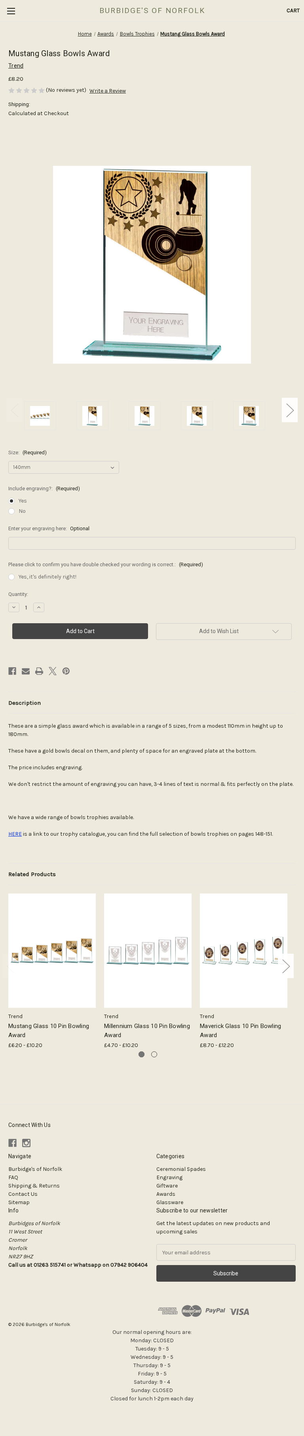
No (22, 511)
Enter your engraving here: (48, 528)
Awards (165, 1194)
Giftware (167, 1185)
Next (290, 410)
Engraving (169, 1177)
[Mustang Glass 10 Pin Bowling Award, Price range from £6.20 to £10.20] (52, 951)
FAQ (13, 1177)
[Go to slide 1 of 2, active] (141, 1054)
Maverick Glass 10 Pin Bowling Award (240, 1030)
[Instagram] (26, 1143)
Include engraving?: (44, 488)
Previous (14, 410)
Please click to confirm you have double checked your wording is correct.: (105, 564)
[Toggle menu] (11, 11)
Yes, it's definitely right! (47, 576)
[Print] (39, 671)
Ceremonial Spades (181, 1169)
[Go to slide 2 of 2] (154, 1054)
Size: (27, 452)
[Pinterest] (66, 671)
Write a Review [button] (107, 90)
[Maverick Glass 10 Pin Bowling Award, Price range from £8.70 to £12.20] (243, 951)
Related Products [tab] (32, 874)
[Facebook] (12, 671)
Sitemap (19, 1202)
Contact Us (23, 1194)
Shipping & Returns (34, 1185)
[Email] (26, 671)
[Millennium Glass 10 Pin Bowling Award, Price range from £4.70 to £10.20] (147, 951)
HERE (15, 834)
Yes (23, 500)
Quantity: (18, 594)
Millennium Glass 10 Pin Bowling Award (147, 1030)
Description (24, 702)
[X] (53, 671)
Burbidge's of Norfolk (35, 1169)
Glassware (169, 1202)
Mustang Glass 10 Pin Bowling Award (48, 1030)
